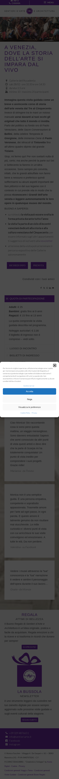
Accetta (29, 391)
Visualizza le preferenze (29, 407)
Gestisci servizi (28, 386)
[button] (54, 365)
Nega (29, 399)
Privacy (34, 413)
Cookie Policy (25, 413)
